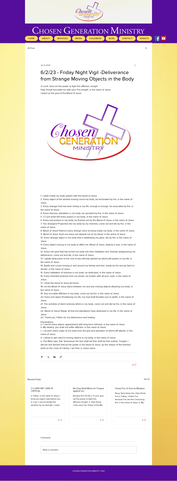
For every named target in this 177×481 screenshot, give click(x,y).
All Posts (31, 48)
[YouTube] (163, 38)
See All (146, 379)
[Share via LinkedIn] (54, 357)
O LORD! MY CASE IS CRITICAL (42, 389)
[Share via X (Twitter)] (48, 357)
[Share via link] (61, 357)
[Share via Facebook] (42, 357)
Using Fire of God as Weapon (130, 388)
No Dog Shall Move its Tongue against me (88, 389)
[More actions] (134, 65)
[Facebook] (157, 38)
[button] (146, 48)
